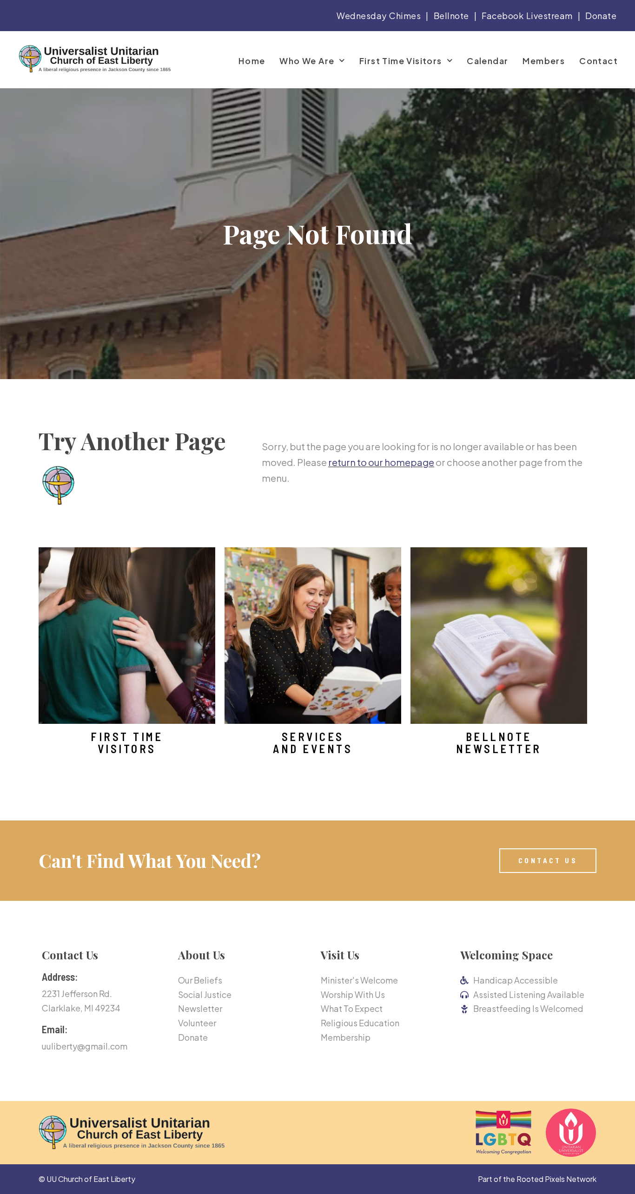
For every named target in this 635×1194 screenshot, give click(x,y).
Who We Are (306, 61)
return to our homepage (381, 462)
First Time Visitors (400, 61)
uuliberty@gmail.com (84, 1046)
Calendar (487, 61)
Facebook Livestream (527, 15)
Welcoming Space (506, 954)
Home (251, 61)
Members (544, 61)
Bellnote (451, 15)
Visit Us (340, 954)
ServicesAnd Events (312, 742)
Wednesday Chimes (379, 15)
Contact (598, 61)
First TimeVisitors (127, 742)
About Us (201, 954)
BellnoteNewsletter (499, 742)
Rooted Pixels (540, 1179)
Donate (600, 15)
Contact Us (70, 954)
